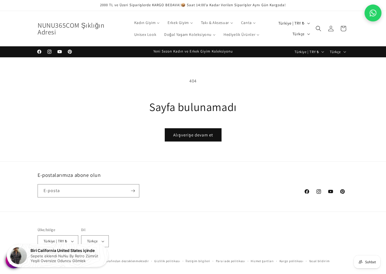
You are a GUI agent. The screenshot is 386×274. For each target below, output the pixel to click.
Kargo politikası (291, 261)
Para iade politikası (230, 261)
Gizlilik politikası (167, 261)
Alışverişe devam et (193, 135)
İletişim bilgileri (198, 261)
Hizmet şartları (262, 261)
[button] (318, 28)
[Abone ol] (133, 190)
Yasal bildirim (319, 261)
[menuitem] (147, 23)
